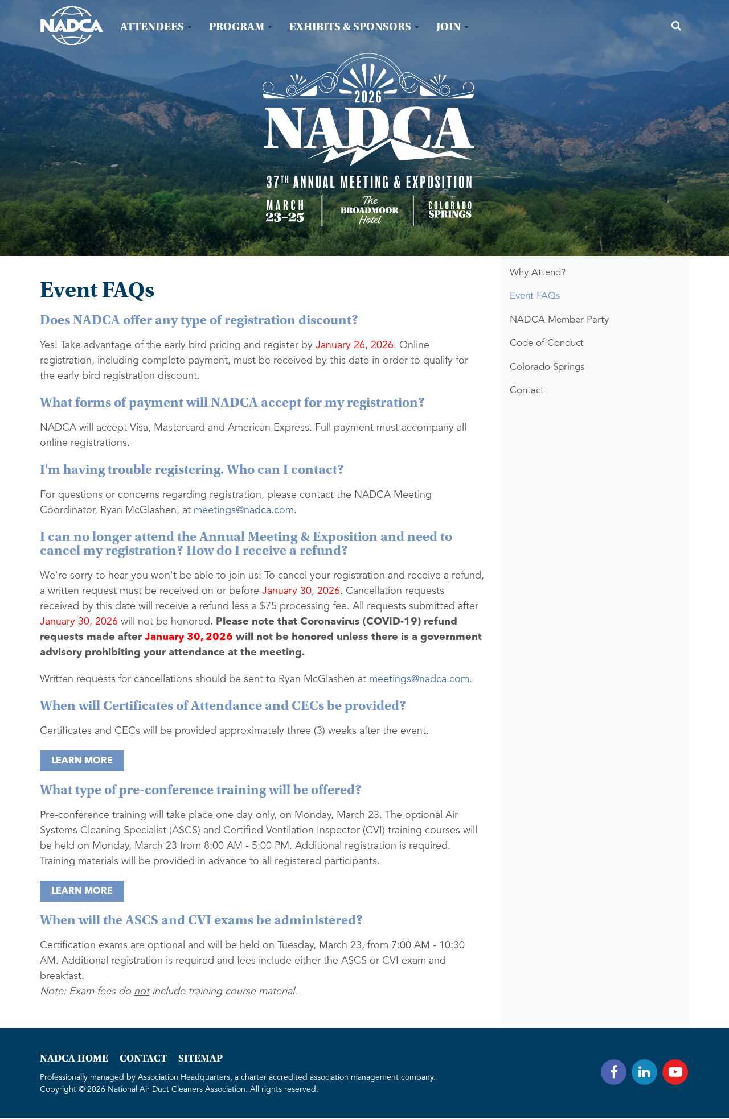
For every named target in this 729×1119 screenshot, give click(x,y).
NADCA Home (74, 1058)
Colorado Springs (547, 367)
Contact (527, 390)
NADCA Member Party (559, 320)
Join (449, 26)
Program (238, 26)
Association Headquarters (184, 1077)
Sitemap (200, 1058)
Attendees (153, 26)
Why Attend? (538, 273)
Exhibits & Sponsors (351, 26)
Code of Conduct (547, 343)
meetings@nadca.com (244, 510)
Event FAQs (535, 296)
